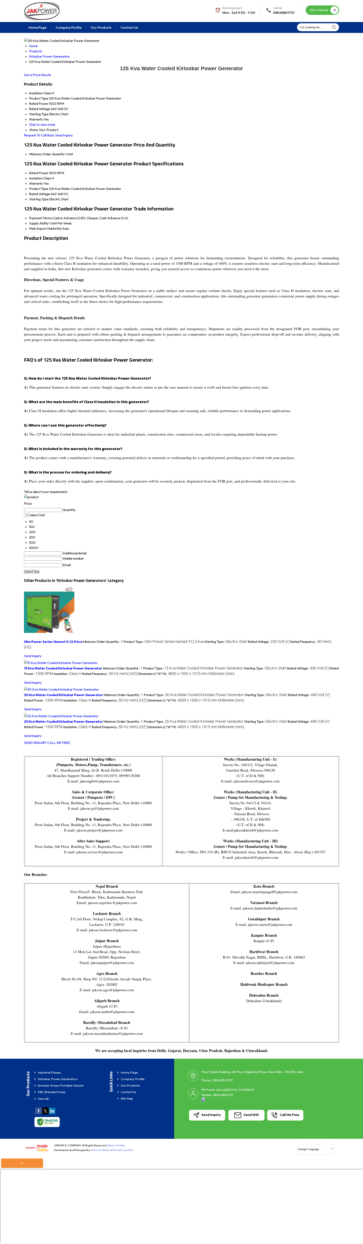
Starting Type (39, 199)
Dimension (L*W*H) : (186, 674)
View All (43, 1099)
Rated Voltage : (269, 642)
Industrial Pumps (49, 1072)
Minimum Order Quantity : (103, 642)
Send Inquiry (64, 135)
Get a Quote (319, 10)
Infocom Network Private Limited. (112, 1150)
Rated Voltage (39, 194)
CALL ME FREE (58, 743)
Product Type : (163, 642)
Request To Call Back (39, 135)
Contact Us (129, 27)
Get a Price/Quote (37, 75)
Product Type (38, 189)
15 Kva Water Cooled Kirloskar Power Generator (63, 668)
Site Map (127, 1098)
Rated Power (38, 173)
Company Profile (69, 27)
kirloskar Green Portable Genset (61, 1085)
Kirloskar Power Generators (58, 1079)
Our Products (101, 27)
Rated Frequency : (109, 674)
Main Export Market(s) (45, 228)
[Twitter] (45, 1113)
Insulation (36, 178)
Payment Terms (40, 218)
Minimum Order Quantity (47, 154)
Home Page (37, 27)
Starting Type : (225, 642)
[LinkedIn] (52, 1113)
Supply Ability (39, 223)
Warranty (36, 183)
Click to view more (42, 124)
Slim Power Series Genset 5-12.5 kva (53, 642)
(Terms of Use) (116, 1145)
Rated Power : (43, 700)
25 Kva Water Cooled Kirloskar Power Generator (63, 721)
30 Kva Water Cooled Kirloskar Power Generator (63, 695)
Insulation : (68, 674)
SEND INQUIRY (35, 743)
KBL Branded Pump (52, 1092)
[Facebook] (38, 1113)
